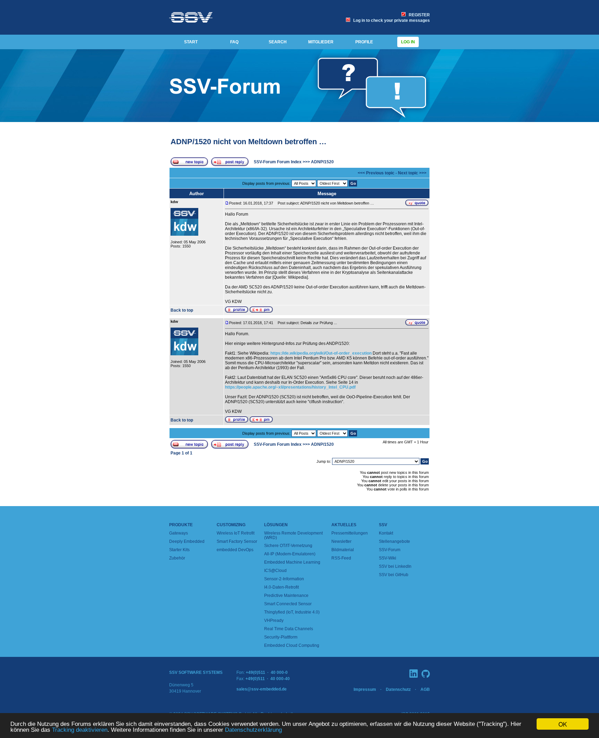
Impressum (365, 689)
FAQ (234, 42)
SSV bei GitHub (393, 574)
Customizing (231, 524)
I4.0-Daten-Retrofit (281, 587)
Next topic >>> (412, 173)
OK (562, 724)
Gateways (178, 533)
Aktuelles (343, 524)
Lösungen (276, 524)
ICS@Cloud (275, 570)
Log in (408, 42)
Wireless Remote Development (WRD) (293, 535)
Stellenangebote (394, 541)
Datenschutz (398, 689)
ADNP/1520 (322, 161)
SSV (383, 524)
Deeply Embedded (187, 541)
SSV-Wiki (387, 558)
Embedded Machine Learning (292, 562)
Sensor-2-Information (284, 578)
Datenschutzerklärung (253, 730)
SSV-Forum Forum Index (278, 161)
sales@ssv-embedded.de (261, 689)
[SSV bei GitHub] (426, 674)
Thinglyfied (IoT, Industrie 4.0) (292, 612)
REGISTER (418, 14)
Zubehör (177, 558)
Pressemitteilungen (349, 533)
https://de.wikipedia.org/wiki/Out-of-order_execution (321, 353)
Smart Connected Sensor (288, 603)
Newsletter (341, 541)
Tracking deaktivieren (79, 730)
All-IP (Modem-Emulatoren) (289, 554)
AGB (425, 689)
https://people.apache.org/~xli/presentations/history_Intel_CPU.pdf (290, 387)
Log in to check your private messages (390, 20)
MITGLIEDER (320, 42)
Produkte (181, 524)
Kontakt (386, 533)
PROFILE (364, 42)
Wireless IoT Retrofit (235, 533)
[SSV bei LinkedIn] (413, 673)
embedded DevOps (235, 549)
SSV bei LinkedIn (395, 566)
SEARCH (278, 42)
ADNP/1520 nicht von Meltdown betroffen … (249, 141)
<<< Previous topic (376, 173)
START (191, 42)
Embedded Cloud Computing (291, 645)
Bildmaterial (342, 549)
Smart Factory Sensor (237, 541)
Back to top (182, 310)
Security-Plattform (280, 637)
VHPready (274, 620)
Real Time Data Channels (288, 628)
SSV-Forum (389, 549)
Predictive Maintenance (286, 595)
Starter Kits (179, 549)
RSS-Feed (341, 558)
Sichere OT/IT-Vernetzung (288, 545)
